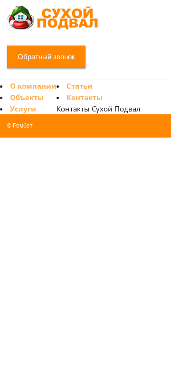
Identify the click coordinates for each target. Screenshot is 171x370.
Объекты (27, 97)
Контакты (84, 97)
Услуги (23, 108)
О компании (33, 86)
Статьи (79, 86)
